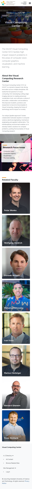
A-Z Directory (7, 455)
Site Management (8, 468)
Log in (8, 472)
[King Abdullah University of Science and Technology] (8, 3)
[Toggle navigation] (29, 3)
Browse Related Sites (12, 463)
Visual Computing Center (23, 3)
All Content (9, 459)
